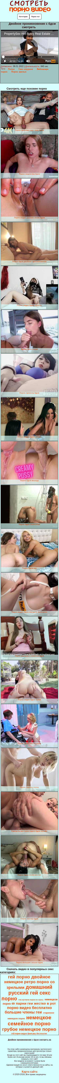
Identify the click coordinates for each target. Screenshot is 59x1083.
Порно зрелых (18, 71)
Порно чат (35, 16)
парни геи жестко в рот (36, 1003)
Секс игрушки (26, 69)
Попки (11, 69)
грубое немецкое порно (29, 1029)
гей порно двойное (29, 976)
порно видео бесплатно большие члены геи (28, 1010)
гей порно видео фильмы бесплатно (29, 1033)
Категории (23, 16)
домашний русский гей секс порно (26, 992)
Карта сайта (29, 1071)
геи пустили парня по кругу (30, 1000)
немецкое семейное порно (29, 1020)
